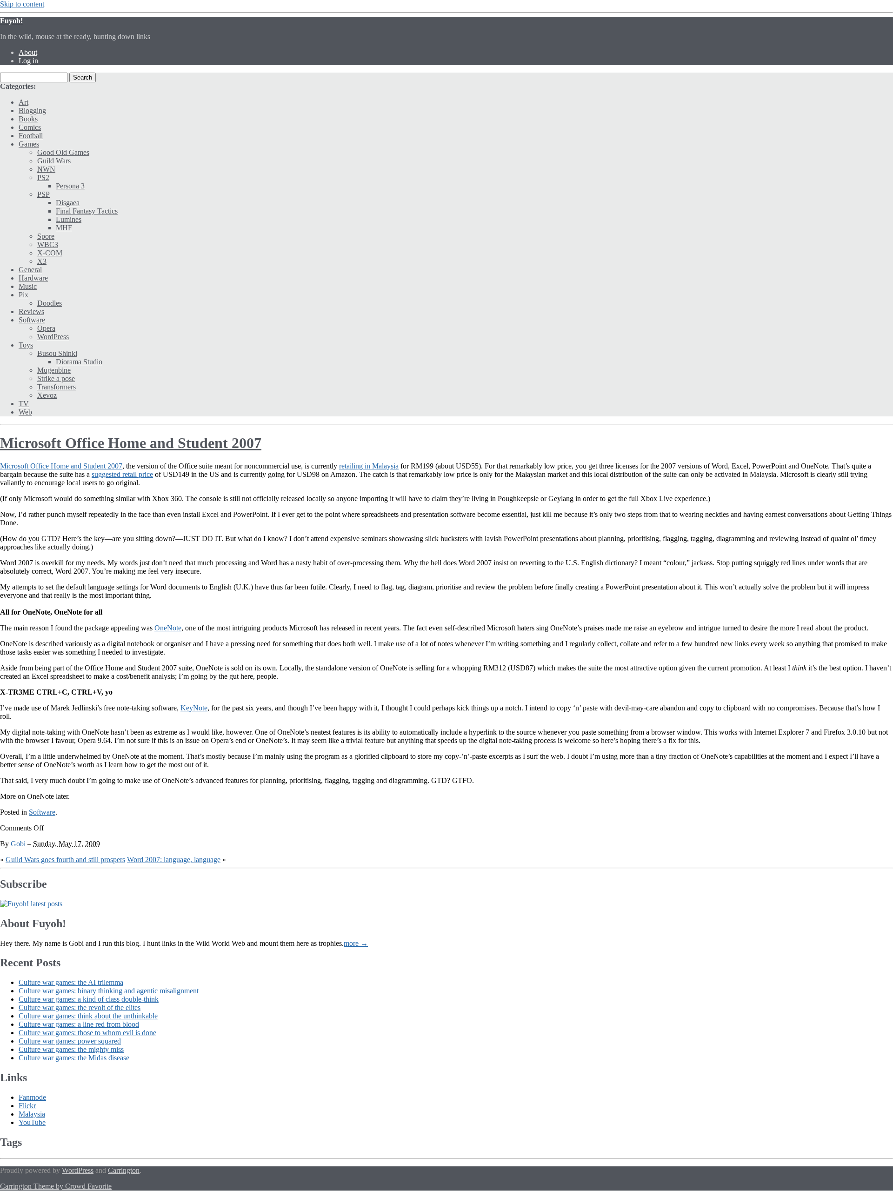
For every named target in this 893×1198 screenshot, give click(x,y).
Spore (45, 236)
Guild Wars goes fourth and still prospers (65, 859)
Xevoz (47, 395)
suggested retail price (122, 474)
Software (32, 320)
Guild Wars (54, 161)
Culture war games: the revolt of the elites (79, 1007)
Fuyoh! (11, 21)
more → (356, 943)
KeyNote (193, 708)
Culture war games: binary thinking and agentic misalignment (109, 991)
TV (24, 404)
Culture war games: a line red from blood (79, 1024)
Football (31, 136)
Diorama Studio (79, 362)
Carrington (124, 1170)
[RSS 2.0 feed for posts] (31, 904)
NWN (46, 169)
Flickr (27, 1106)
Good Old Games (63, 152)
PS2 (43, 177)
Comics (30, 127)
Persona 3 (70, 186)
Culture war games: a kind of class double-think (89, 999)
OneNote (167, 628)
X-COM (49, 253)
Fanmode (32, 1097)
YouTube (32, 1122)
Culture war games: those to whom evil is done (87, 1033)
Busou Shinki (57, 353)
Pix (23, 295)
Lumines (68, 219)
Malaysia (32, 1114)
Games (29, 144)
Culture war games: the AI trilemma (71, 982)
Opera (46, 328)
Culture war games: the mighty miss (71, 1049)
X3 (42, 261)
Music (28, 286)
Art (23, 102)
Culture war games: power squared (70, 1041)
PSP (43, 194)
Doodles (49, 303)
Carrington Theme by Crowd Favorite (56, 1186)
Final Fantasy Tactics (87, 211)
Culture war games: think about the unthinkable (88, 1016)
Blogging (32, 110)
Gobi (18, 844)
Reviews (31, 311)
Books (28, 119)
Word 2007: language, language (173, 859)
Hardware (33, 278)
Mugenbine (54, 370)
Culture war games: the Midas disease (74, 1058)
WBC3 (47, 244)
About (28, 52)
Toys (26, 345)
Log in (28, 61)
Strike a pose (56, 378)
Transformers (56, 387)
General (30, 270)
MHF (64, 228)
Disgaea (68, 203)
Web (25, 412)
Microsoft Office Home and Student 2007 (130, 443)
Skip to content (22, 4)
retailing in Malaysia (369, 466)
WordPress (53, 337)
